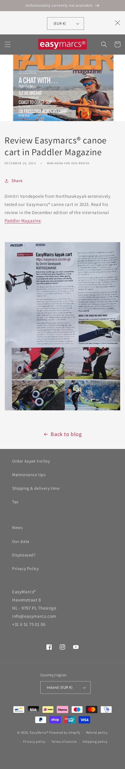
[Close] (117, 22)
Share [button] (17, 180)
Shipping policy (95, 741)
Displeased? (24, 555)
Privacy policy (34, 741)
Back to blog (66, 434)
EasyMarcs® (39, 732)
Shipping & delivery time (35, 488)
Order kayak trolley (31, 461)
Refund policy (97, 732)
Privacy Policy (25, 568)
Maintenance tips (29, 474)
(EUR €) (59, 23)
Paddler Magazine (23, 220)
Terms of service (64, 741)
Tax (15, 502)
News (17, 527)
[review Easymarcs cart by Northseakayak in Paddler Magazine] (62, 410)
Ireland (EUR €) (60, 687)
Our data (20, 541)
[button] (7, 44)
